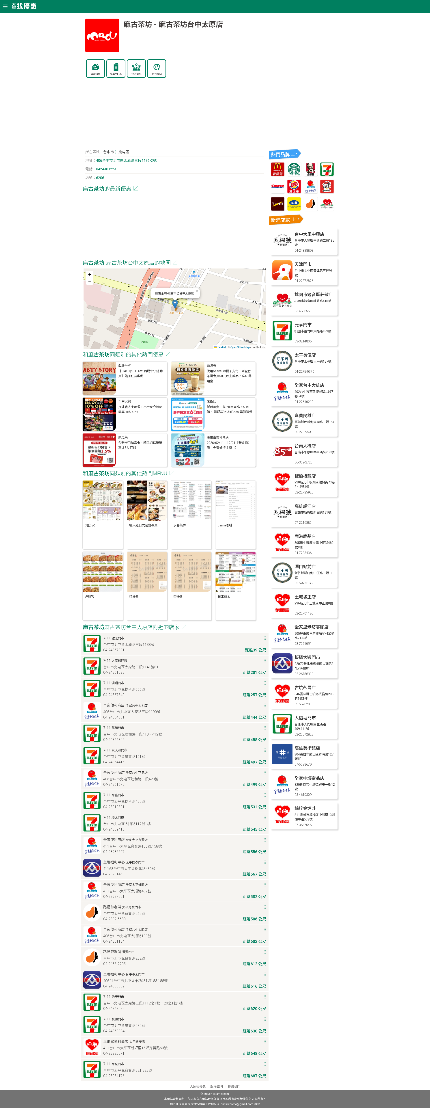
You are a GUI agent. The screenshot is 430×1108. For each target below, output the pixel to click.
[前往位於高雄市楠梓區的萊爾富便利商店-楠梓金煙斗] (282, 823)
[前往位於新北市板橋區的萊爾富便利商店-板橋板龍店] (282, 491)
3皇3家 (90, 525)
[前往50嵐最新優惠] (294, 210)
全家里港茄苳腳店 (312, 627)
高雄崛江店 (305, 506)
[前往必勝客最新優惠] (327, 192)
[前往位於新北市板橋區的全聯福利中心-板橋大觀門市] (282, 672)
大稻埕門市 (305, 718)
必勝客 (89, 597)
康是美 (123, 437)
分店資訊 (136, 74)
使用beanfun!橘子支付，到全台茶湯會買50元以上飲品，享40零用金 (229, 376)
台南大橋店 (305, 445)
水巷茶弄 (179, 525)
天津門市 (303, 264)
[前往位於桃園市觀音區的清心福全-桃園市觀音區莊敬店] (282, 309)
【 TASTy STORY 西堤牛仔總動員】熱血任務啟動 (140, 373)
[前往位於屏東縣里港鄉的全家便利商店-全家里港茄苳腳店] (282, 642)
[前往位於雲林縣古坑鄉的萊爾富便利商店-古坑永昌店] (282, 702)
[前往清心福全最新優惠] (327, 210)
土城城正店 (305, 596)
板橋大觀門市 (307, 657)
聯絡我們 (234, 1087)
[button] (175, 304)
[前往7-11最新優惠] (327, 175)
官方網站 (157, 74)
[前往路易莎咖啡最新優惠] (311, 210)
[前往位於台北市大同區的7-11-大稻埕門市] (282, 733)
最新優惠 (96, 74)
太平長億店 (305, 355)
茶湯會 (211, 366)
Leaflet (221, 347)
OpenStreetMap (240, 347)
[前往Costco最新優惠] (278, 192)
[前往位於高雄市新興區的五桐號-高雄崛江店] (282, 521)
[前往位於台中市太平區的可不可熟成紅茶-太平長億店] (282, 370)
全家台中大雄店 (309, 385)
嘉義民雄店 (305, 415)
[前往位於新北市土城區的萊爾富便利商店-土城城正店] (282, 612)
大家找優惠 (198, 1087)
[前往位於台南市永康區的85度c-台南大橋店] (282, 461)
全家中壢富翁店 (309, 778)
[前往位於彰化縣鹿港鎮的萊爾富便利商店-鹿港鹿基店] (282, 551)
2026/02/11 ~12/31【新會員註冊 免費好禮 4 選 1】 (229, 445)
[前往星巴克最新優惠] (294, 175)
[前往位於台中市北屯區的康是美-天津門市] (282, 279)
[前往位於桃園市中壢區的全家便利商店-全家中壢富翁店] (282, 793)
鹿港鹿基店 (305, 536)
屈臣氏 (211, 401)
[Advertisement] (174, 115)
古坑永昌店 (305, 687)
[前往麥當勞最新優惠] (278, 175)
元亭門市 (303, 324)
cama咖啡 (225, 525)
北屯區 (123, 152)
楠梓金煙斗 (305, 808)
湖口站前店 (305, 566)
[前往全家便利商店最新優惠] (311, 192)
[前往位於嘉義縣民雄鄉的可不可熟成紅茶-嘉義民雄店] (282, 430)
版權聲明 (216, 1087)
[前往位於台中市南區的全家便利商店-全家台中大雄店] (282, 400)
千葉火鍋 (124, 401)
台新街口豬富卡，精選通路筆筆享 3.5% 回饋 (140, 445)
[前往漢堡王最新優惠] (294, 192)
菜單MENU (116, 74)
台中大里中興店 (309, 234)
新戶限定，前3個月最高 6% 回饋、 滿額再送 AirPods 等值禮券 (229, 409)
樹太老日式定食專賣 (143, 525)
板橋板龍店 (305, 476)
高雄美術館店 (307, 748)
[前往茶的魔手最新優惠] (278, 210)
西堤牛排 (124, 366)
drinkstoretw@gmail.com (237, 1104)
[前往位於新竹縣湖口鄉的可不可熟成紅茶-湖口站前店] (282, 581)
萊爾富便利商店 (218, 437)
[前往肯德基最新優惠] (311, 175)
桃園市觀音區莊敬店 (314, 294)
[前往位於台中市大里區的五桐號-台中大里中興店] (282, 249)
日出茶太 (224, 597)
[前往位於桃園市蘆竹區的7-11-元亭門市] (282, 340)
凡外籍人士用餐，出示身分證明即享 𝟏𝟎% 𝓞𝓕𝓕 (140, 409)
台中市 (108, 152)
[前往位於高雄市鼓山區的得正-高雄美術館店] (282, 763)
